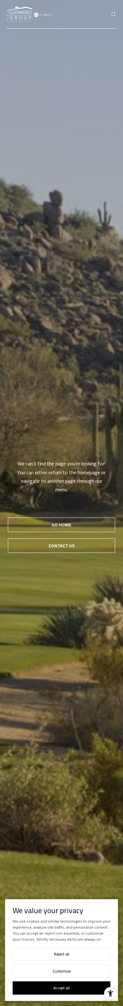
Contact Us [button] (61, 546)
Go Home (61, 525)
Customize (62, 971)
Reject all (61, 954)
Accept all (61, 987)
